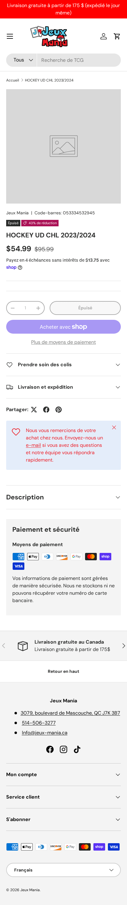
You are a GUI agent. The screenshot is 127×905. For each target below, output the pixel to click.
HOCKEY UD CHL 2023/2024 (49, 80)
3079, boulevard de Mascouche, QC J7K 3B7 (70, 713)
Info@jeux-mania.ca (45, 732)
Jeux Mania (17, 213)
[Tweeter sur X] (34, 409)
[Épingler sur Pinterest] (58, 409)
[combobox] (63, 60)
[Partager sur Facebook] (46, 409)
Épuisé (85, 308)
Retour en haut (63, 671)
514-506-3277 (39, 723)
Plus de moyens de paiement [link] (63, 342)
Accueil (12, 80)
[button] (117, 36)
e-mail (33, 445)
